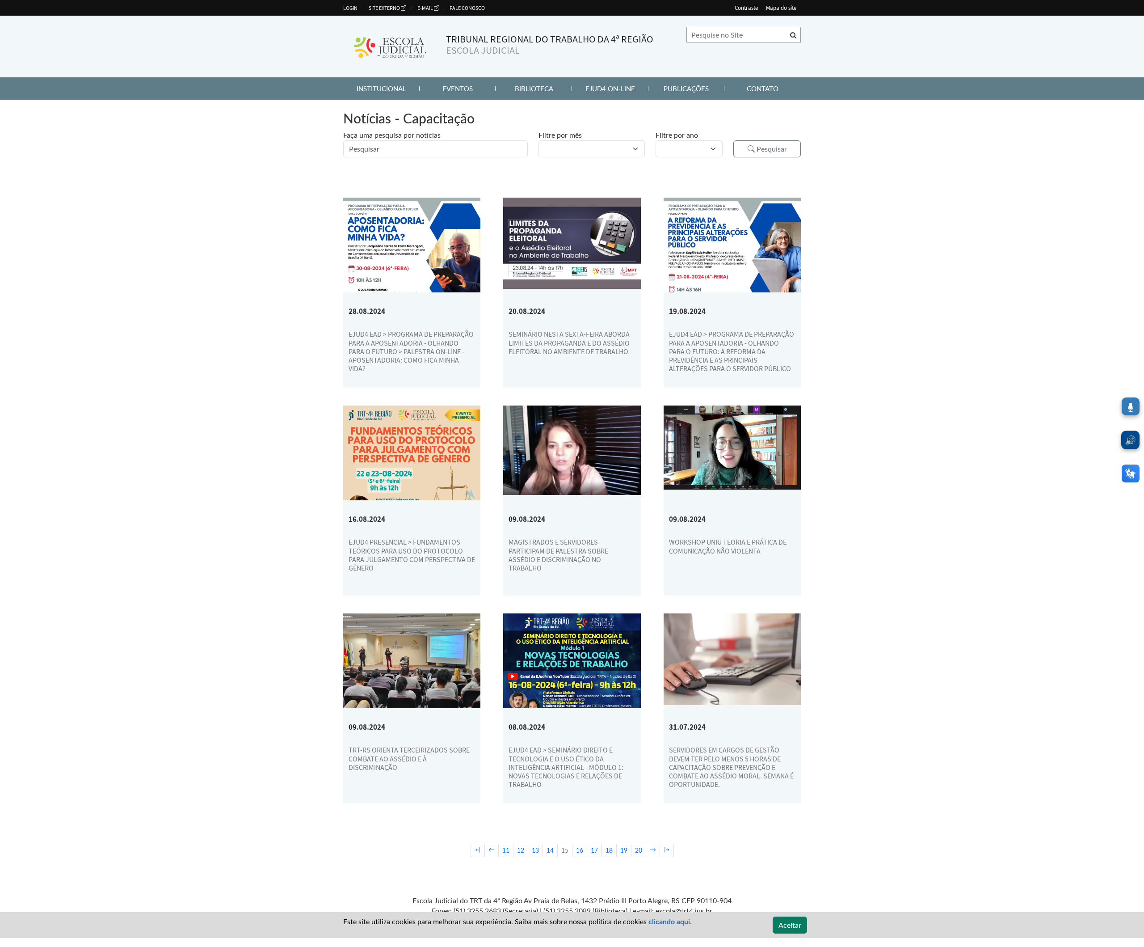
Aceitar (789, 925)
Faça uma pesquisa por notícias (392, 135)
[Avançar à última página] (667, 850)
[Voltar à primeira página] (478, 850)
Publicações (694, 88)
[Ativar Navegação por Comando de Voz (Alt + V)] (1131, 406)
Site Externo (384, 7)
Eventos (469, 88)
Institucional (388, 88)
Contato (774, 88)
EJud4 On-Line (616, 88)
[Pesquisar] (793, 34)
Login (350, 7)
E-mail (425, 7)
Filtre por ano (677, 135)
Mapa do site (781, 8)
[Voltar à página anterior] (491, 850)
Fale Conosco (467, 7)
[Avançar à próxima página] (653, 850)
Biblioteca (543, 88)
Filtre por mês (560, 135)
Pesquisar (771, 148)
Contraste (746, 8)
